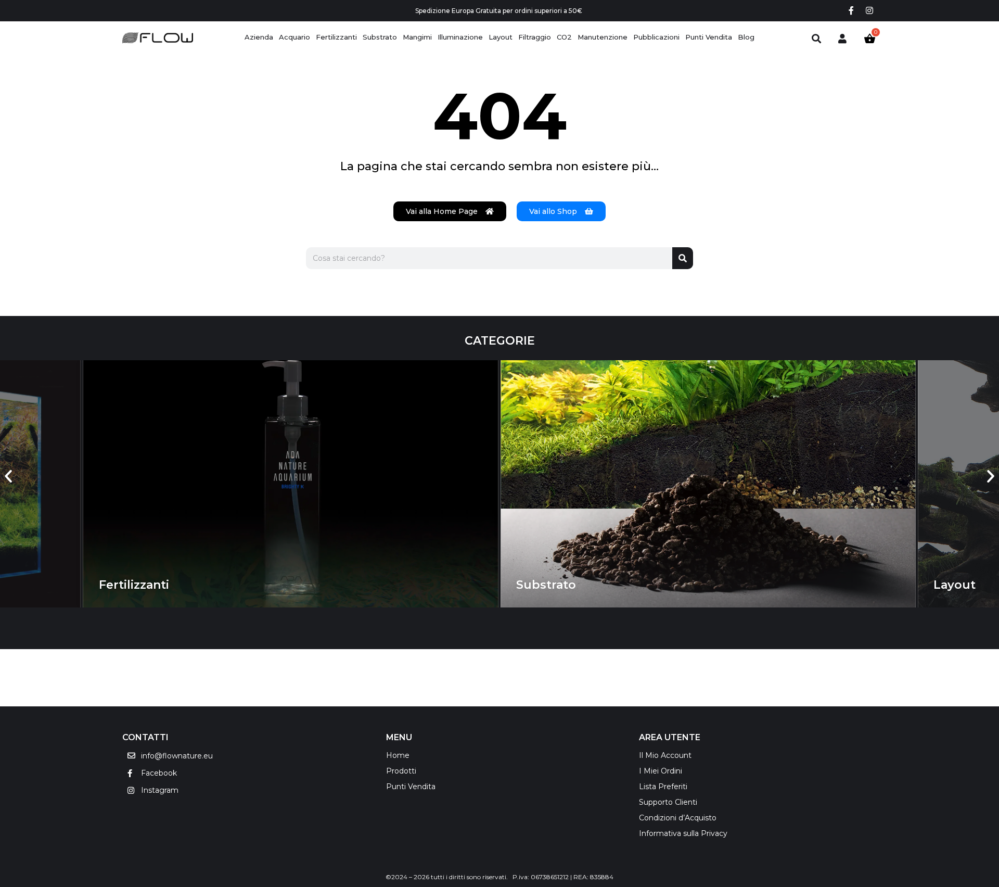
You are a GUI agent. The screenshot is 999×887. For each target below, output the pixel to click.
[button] (8, 476)
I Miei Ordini (660, 771)
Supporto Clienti (668, 802)
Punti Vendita (411, 786)
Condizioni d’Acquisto (677, 817)
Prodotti (401, 771)
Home (397, 755)
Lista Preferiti (663, 786)
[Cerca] (682, 258)
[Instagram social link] (870, 11)
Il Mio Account (665, 755)
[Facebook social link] (851, 11)
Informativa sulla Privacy (683, 833)
